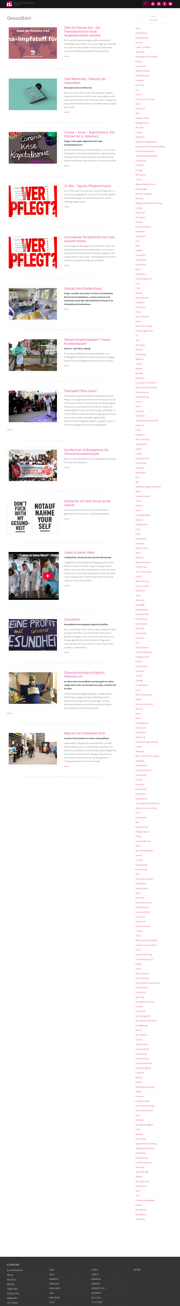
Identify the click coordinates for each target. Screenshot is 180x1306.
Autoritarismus (142, 1157)
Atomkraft (140, 52)
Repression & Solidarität (147, 56)
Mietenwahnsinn (143, 70)
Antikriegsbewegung (145, 1086)
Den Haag (140, 1167)
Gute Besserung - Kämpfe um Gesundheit (85, 81)
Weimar (137, 1269)
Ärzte (138, 845)
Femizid (139, 860)
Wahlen (139, 505)
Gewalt (139, 855)
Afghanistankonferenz (145, 184)
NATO (138, 552)
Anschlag (140, 997)
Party (138, 529)
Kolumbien (141, 217)
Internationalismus (144, 902)
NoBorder (140, 467)
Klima (138, 269)
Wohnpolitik (141, 463)
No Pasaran (141, 174)
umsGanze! (141, 66)
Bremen (10, 1284)
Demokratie (141, 633)
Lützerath (140, 1072)
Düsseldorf (13, 1293)
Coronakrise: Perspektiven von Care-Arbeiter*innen (90, 239)
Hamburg (53, 1279)
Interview (140, 85)
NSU (137, 113)
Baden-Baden (142, 609)
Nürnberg (96, 1293)
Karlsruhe (54, 1297)
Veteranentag (142, 1171)
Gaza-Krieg (141, 1138)
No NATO (140, 165)
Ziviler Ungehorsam (144, 330)
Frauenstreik (141, 789)
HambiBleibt (141, 765)
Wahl (138, 1190)
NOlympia (140, 378)
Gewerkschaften (143, 515)
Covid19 (139, 1006)
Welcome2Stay (143, 439)
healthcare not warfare (146, 945)
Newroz (139, 708)
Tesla (138, 935)
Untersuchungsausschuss (147, 741)
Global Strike (142, 888)
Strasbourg (141, 160)
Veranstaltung (142, 1058)
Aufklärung (140, 737)
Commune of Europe (145, 99)
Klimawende (141, 869)
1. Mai (138, 288)
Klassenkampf (142, 37)
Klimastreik (141, 883)
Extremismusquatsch (145, 151)
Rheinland (140, 590)
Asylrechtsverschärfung (146, 387)
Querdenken (141, 1034)
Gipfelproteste (142, 118)
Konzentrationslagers (145, 1200)
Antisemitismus (142, 973)
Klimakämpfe (142, 987)
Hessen (139, 1205)
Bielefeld (11, 1279)
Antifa (138, 713)
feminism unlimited (144, 704)
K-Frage (139, 170)
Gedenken (140, 415)
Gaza (138, 1129)
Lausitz (139, 453)
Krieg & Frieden (142, 1101)
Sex (137, 642)
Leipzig (139, 207)
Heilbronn (140, 425)
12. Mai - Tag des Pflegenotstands (87, 186)
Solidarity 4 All (142, 614)
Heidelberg (141, 354)
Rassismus (140, 434)
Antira (138, 893)
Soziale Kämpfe (143, 496)
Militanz (139, 1077)
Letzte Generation (144, 1063)
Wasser (139, 1091)
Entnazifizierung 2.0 (144, 959)
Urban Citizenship (143, 571)
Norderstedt (141, 623)
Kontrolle (140, 784)
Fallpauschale (142, 826)
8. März (139, 448)
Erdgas (139, 963)
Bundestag (140, 1153)
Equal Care (141, 916)
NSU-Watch (141, 732)
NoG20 (139, 576)
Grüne (138, 500)
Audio (138, 406)
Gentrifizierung (142, 396)
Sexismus (140, 637)
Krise (138, 28)
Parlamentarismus (144, 652)
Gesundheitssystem (144, 850)
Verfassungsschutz (144, 278)
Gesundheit (72, 619)
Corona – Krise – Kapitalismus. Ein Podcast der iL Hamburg (89, 134)
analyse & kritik (142, 458)
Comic (138, 401)
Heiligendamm (142, 122)
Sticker (139, 746)
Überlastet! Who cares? (80, 391)
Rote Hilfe (140, 897)
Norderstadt (141, 1053)
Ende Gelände (142, 316)
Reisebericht (141, 524)
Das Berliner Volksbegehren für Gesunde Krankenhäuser (86, 452)
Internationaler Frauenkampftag (150, 146)
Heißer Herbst (142, 1044)
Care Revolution (143, 912)
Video (138, 595)
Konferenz (140, 1219)
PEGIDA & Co (141, 274)
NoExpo (139, 292)
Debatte (139, 373)
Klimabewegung (143, 1067)
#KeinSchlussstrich (144, 694)
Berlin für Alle (142, 548)
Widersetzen (141, 1186)
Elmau (138, 311)
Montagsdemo (142, 723)
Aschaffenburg (15, 1270)
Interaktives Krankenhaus (83, 288)
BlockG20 (140, 628)
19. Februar (141, 992)
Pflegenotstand (143, 831)
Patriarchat (141, 921)
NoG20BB (140, 604)
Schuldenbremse (144, 1162)
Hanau (138, 968)
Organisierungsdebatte (146, 141)
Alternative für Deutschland (148, 982)
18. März (139, 222)
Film (137, 477)
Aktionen (140, 557)
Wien (138, 245)
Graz (51, 1269)
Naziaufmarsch (142, 647)
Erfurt (138, 812)
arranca (139, 363)
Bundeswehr (141, 1209)
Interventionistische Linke (24, 4)
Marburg (139, 198)
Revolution (141, 236)
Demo (138, 718)
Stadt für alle (141, 567)
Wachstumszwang (144, 326)
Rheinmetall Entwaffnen (147, 940)
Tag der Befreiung (144, 954)
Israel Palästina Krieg (145, 1105)
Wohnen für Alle (143, 926)
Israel (138, 1115)
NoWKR (139, 250)
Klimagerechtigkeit (144, 1124)
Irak (137, 89)
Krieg (138, 429)
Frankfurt (12, 1298)
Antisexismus (141, 798)
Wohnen (139, 1134)
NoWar (139, 1030)
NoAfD (138, 699)
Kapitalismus (141, 33)
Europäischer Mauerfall (146, 382)
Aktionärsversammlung (146, 808)
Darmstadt (12, 1288)
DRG (138, 822)
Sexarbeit (140, 345)
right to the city (142, 581)
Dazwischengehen (144, 193)
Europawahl (141, 817)
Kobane (139, 519)
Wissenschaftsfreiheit (145, 1148)
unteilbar (140, 760)
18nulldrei (140, 600)
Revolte (139, 42)
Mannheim (140, 231)
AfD (137, 482)
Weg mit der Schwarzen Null (84, 733)
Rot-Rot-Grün (142, 619)
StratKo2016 (141, 444)
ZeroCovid (140, 1011)
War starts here (142, 1181)
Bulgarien (140, 136)
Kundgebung (141, 1025)
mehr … (68, 56)
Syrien (138, 94)
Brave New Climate (144, 879)
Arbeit (138, 510)
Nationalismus (142, 392)
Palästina (140, 1119)
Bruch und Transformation (147, 756)
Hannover (54, 1283)
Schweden (141, 307)
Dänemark (140, 212)
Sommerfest (141, 666)
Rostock (139, 349)
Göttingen (140, 302)
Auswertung (141, 775)
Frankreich (140, 108)
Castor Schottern (143, 47)
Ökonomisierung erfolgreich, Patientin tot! (84, 674)
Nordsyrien (140, 793)
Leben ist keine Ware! (79, 552)
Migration (140, 359)
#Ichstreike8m (142, 907)
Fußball (139, 661)
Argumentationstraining (146, 1143)
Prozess (139, 779)
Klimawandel (142, 864)
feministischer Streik (145, 1001)
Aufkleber (140, 751)
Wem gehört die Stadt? (146, 1020)
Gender (139, 675)
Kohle (138, 321)
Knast (138, 689)
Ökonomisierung (143, 841)
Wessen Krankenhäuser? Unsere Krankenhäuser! (87, 341)
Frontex (139, 1039)
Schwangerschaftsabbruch (148, 803)
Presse (139, 61)
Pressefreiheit (142, 685)
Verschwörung (142, 978)
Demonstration (142, 297)
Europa (139, 132)
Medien (139, 368)
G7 (137, 335)
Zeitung (139, 680)
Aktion (138, 491)
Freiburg (139, 411)
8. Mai (138, 949)
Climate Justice (143, 585)
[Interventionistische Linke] (9, 4)
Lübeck (95, 1274)
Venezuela (140, 255)
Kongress (140, 80)
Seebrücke (141, 727)
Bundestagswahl (143, 1016)
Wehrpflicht (141, 1214)
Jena (51, 1293)
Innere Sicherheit (143, 226)
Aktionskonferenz (143, 562)
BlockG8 (139, 127)
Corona (139, 930)
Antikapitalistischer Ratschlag (149, 203)
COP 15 (139, 179)
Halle (52, 1274)
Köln (138, 241)
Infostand (140, 671)
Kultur (138, 533)
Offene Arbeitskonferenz (147, 155)
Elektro (139, 1082)
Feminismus (141, 264)
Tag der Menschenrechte (147, 420)
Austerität (140, 543)
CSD (137, 1195)
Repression (141, 472)
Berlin (138, 103)
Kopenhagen (142, 189)
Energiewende (142, 656)
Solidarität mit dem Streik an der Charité (87, 503)
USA (137, 340)
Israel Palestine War (144, 1110)
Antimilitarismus (143, 75)
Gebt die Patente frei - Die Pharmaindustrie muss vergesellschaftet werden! (82, 31)
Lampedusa (141, 259)
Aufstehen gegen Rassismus (148, 486)
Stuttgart (97, 1302)
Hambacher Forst (143, 770)
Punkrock (140, 1096)
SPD (137, 874)
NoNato (139, 1176)
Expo (138, 283)
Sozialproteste (142, 1049)
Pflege (139, 836)
